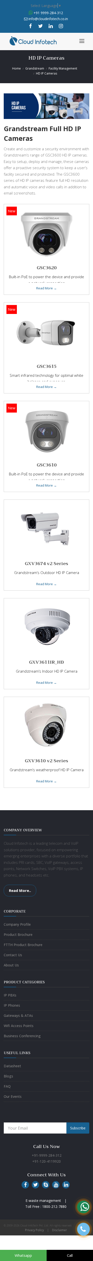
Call (70, 1255)
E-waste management (43, 1200)
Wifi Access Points (18, 1025)
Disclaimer (59, 1230)
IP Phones (12, 1005)
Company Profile (17, 924)
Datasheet (12, 1066)
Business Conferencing (22, 1035)
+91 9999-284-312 (47, 12)
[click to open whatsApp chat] (30, 12)
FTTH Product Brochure (23, 944)
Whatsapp (23, 1255)
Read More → (46, 288)
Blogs (8, 1076)
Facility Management (63, 68)
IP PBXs (10, 995)
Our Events (13, 1096)
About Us (11, 965)
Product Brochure (18, 934)
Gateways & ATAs (18, 1015)
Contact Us (13, 955)
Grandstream (34, 68)
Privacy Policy (34, 1230)
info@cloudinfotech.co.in (48, 18)
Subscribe (78, 1128)
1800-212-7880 (54, 1206)
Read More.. (20, 890)
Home (16, 68)
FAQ (7, 1086)
